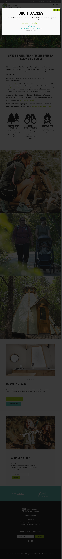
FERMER (56, 10)
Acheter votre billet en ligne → (31, 23)
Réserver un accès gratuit (25, 28)
